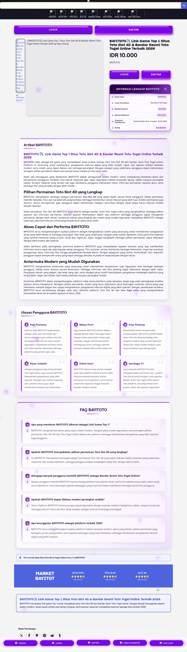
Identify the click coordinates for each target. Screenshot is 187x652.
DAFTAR (134, 29)
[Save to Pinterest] (44, 635)
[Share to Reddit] (52, 635)
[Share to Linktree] (37, 635)
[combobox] (90, 5)
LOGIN (53, 29)
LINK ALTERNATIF (131, 642)
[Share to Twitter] (21, 635)
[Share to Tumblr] (60, 635)
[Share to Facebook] (29, 635)
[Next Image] (101, 78)
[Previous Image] (29, 78)
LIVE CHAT (168, 643)
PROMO (22, 643)
